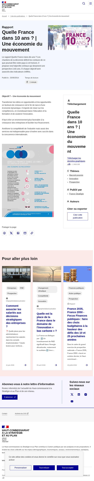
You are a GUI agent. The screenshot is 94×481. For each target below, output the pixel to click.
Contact (4, 413)
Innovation (73, 179)
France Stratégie (76, 194)
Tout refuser (44, 468)
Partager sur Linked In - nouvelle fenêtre (18, 233)
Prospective (74, 182)
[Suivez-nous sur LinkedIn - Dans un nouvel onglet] (78, 394)
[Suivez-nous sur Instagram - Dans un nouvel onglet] (85, 394)
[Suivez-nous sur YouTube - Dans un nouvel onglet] (72, 401)
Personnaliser (21, 468)
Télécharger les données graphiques (76, 161)
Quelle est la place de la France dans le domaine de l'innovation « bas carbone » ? (47, 322)
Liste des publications (18, 16)
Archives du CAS (20, 413)
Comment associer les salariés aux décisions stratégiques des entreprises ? (16, 316)
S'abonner (8, 397)
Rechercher (83, 3)
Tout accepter (67, 468)
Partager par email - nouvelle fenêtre (25, 233)
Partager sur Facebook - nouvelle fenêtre (4, 233)
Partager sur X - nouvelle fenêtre (11, 233)
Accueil (4, 16)
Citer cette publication (77, 216)
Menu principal (90, 3)
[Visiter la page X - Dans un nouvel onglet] (72, 394)
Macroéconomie (76, 175)
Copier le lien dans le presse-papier (31, 233)
